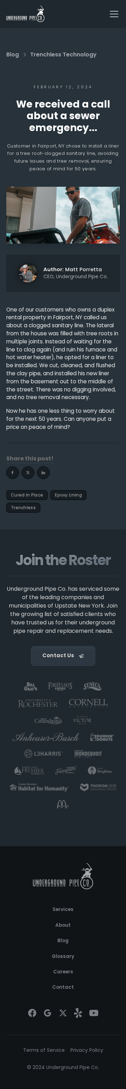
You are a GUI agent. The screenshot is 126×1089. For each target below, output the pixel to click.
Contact (63, 987)
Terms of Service (44, 1050)
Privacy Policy (86, 1050)
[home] (25, 14)
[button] (113, 14)
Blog (63, 940)
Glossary (63, 956)
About (63, 925)
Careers (63, 971)
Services (63, 909)
